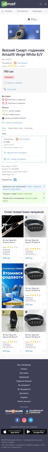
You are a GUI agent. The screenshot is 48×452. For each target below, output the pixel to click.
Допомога (24, 393)
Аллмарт (9, 11)
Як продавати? (24, 389)
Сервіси (24, 397)
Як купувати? (24, 385)
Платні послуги (24, 401)
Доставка (24, 373)
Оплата (24, 369)
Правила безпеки (24, 381)
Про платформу (24, 365)
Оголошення (22, 11)
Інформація (24, 377)
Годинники (37, 11)
